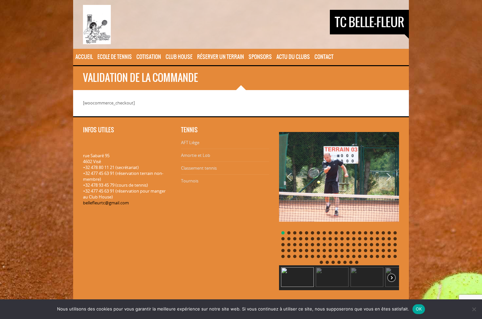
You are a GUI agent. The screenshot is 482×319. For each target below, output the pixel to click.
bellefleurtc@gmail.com (106, 203)
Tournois (189, 181)
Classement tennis (199, 168)
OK (419, 308)
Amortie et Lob (195, 155)
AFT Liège (190, 142)
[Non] (474, 309)
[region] (339, 209)
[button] (289, 177)
